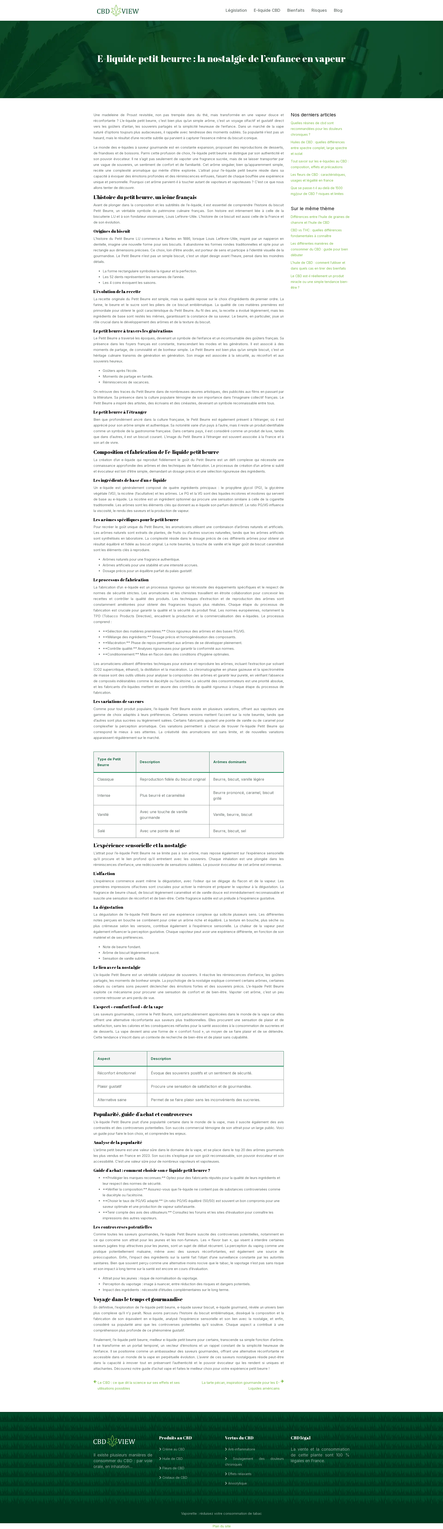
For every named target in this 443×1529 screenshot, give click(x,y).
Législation (236, 10)
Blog (338, 10)
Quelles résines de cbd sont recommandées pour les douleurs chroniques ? (316, 128)
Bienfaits (296, 10)
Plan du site (222, 1526)
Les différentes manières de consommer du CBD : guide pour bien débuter (319, 249)
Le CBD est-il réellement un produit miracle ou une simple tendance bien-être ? (319, 281)
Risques (319, 10)
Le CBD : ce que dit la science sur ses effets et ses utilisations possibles (139, 1385)
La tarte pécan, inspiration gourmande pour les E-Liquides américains (241, 1385)
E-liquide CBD (267, 10)
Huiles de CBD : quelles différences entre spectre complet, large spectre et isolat (319, 148)
